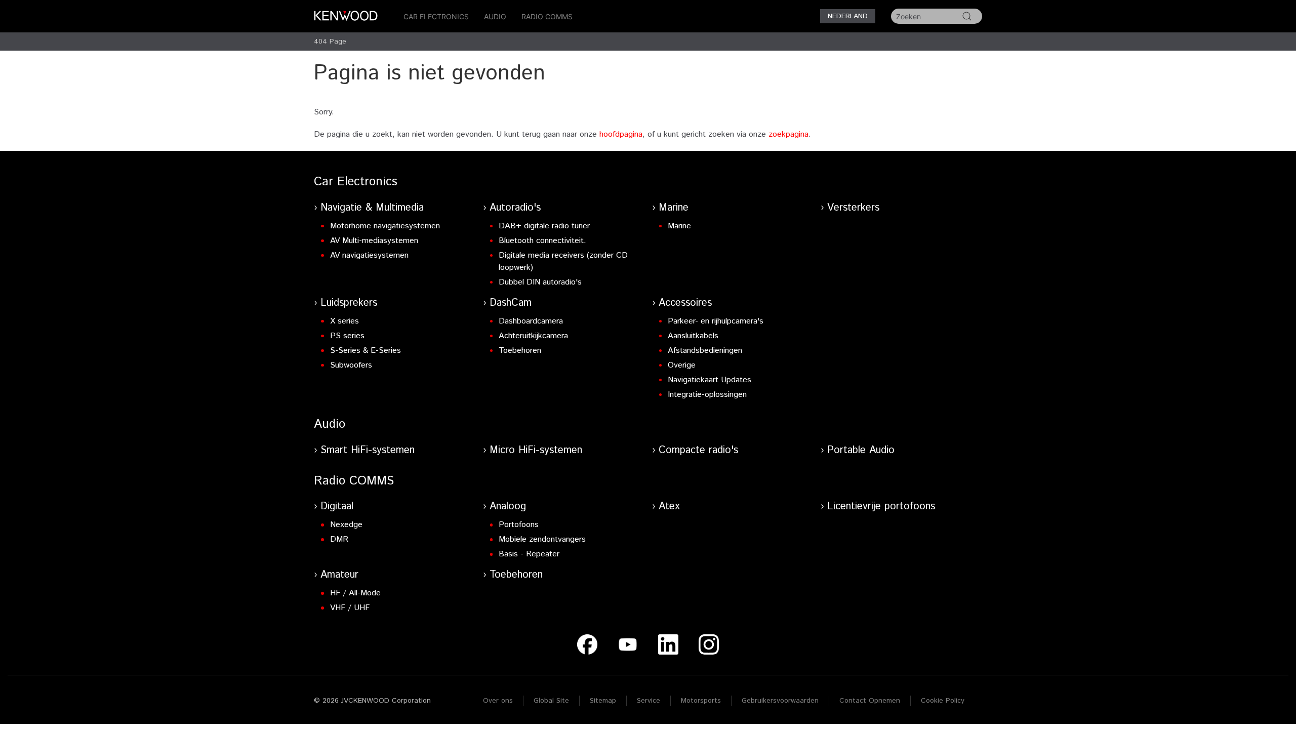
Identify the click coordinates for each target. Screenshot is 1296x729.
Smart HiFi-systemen (367, 450)
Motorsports (701, 701)
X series (344, 321)
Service (648, 701)
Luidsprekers (348, 303)
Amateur (339, 575)
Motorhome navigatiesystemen (385, 226)
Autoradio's (515, 207)
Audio (495, 16)
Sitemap (603, 701)
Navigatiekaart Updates (709, 380)
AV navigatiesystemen (369, 255)
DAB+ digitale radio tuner (544, 226)
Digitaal (336, 506)
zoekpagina (788, 134)
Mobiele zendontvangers (542, 539)
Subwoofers (351, 365)
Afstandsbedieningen (705, 350)
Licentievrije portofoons (881, 506)
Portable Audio (861, 450)
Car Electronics (436, 16)
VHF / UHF (350, 608)
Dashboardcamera (531, 321)
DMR (339, 539)
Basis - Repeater (529, 554)
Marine (673, 207)
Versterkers (853, 207)
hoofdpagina (620, 134)
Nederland (848, 16)
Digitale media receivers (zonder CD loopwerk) (563, 261)
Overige (682, 365)
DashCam (511, 303)
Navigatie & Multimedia (372, 207)
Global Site (551, 701)
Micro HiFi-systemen (536, 450)
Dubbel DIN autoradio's (540, 282)
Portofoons (519, 525)
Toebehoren (520, 350)
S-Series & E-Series (365, 350)
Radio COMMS (547, 16)
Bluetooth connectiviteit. (542, 241)
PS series (347, 336)
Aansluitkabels (693, 336)
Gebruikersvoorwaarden (780, 701)
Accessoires (685, 303)
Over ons (498, 701)
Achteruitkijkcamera (533, 336)
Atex (669, 506)
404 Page (330, 41)
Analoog (508, 506)
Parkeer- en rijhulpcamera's (715, 321)
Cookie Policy (942, 701)
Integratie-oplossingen (707, 394)
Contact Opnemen (869, 701)
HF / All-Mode (355, 593)
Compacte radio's (698, 450)
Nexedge (346, 525)
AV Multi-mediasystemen (374, 241)
